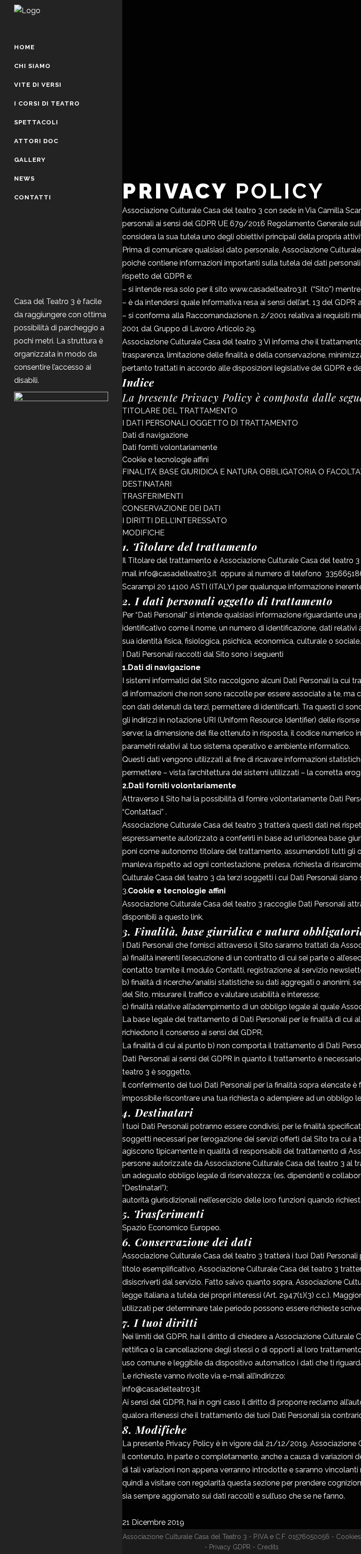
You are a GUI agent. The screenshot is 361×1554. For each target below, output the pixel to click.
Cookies (348, 1536)
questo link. (184, 917)
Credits (268, 1547)
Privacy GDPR (230, 1547)
